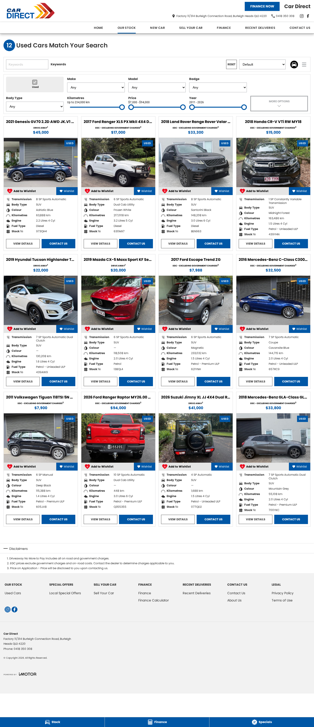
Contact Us (300, 28)
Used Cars (13, 593)
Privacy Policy (283, 593)
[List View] (304, 64)
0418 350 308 (23, 649)
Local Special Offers (65, 593)
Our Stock (127, 28)
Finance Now (262, 6)
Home (98, 28)
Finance (224, 28)
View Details (23, 244)
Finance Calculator (153, 600)
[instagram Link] (301, 16)
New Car (157, 28)
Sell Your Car (190, 28)
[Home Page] (32, 11)
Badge (194, 79)
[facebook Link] (308, 16)
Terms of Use (282, 600)
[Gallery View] (294, 64)
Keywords (58, 64)
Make (71, 79)
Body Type (14, 98)
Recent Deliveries (260, 28)
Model (133, 79)
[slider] (122, 107)
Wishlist (69, 191)
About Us (234, 600)
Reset (231, 64)
